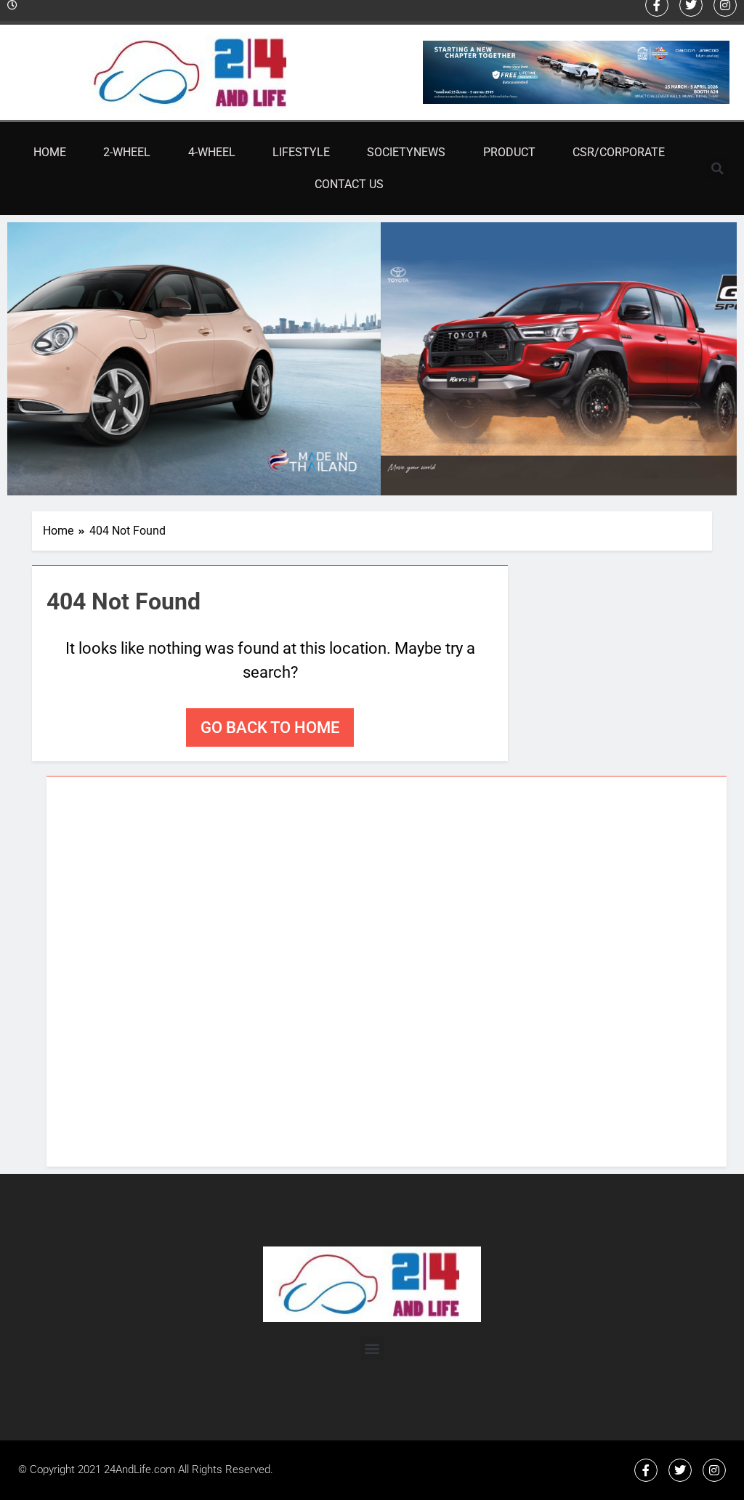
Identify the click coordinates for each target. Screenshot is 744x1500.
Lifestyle (301, 152)
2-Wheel (126, 152)
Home (49, 152)
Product (509, 152)
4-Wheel (211, 152)
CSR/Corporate (619, 152)
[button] (717, 168)
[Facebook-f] (646, 1470)
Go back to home (270, 727)
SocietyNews (406, 152)
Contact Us (349, 184)
